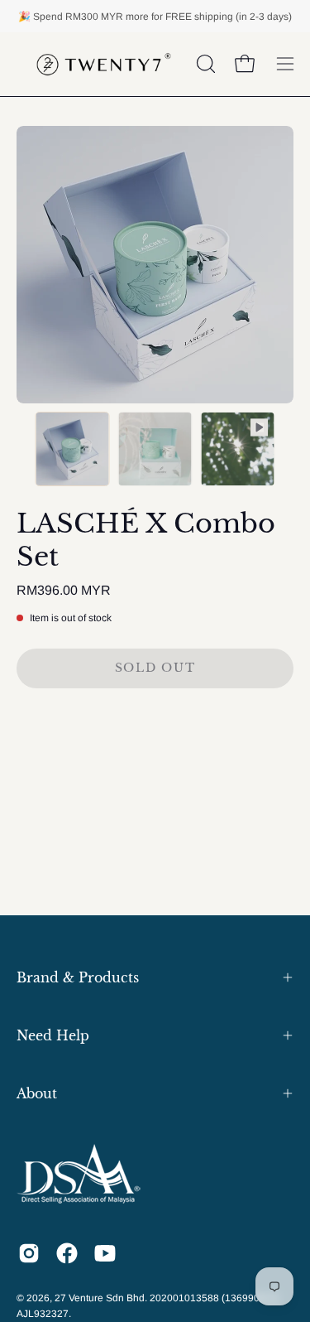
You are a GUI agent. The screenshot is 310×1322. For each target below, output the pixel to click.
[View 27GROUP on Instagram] (29, 1253)
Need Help (53, 1035)
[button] (204, 63)
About (37, 1093)
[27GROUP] (104, 64)
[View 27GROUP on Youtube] (105, 1253)
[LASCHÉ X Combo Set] (73, 449)
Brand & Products (78, 977)
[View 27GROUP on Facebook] (67, 1253)
